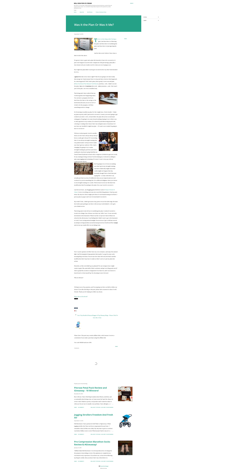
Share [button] (125, 38)
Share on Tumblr (76, 308)
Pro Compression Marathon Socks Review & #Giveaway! (92, 443)
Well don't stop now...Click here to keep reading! (102, 407)
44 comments (81, 407)
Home (75, 12)
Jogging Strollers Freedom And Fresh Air (93, 416)
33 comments (81, 461)
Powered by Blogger (104, 466)
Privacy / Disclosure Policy (101, 12)
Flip (76, 310)
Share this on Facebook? (81, 296)
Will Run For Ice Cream (83, 3)
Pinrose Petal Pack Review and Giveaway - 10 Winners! (90, 389)
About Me (82, 12)
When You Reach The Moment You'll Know (86, 83)
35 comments (81, 434)
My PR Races (89, 12)
